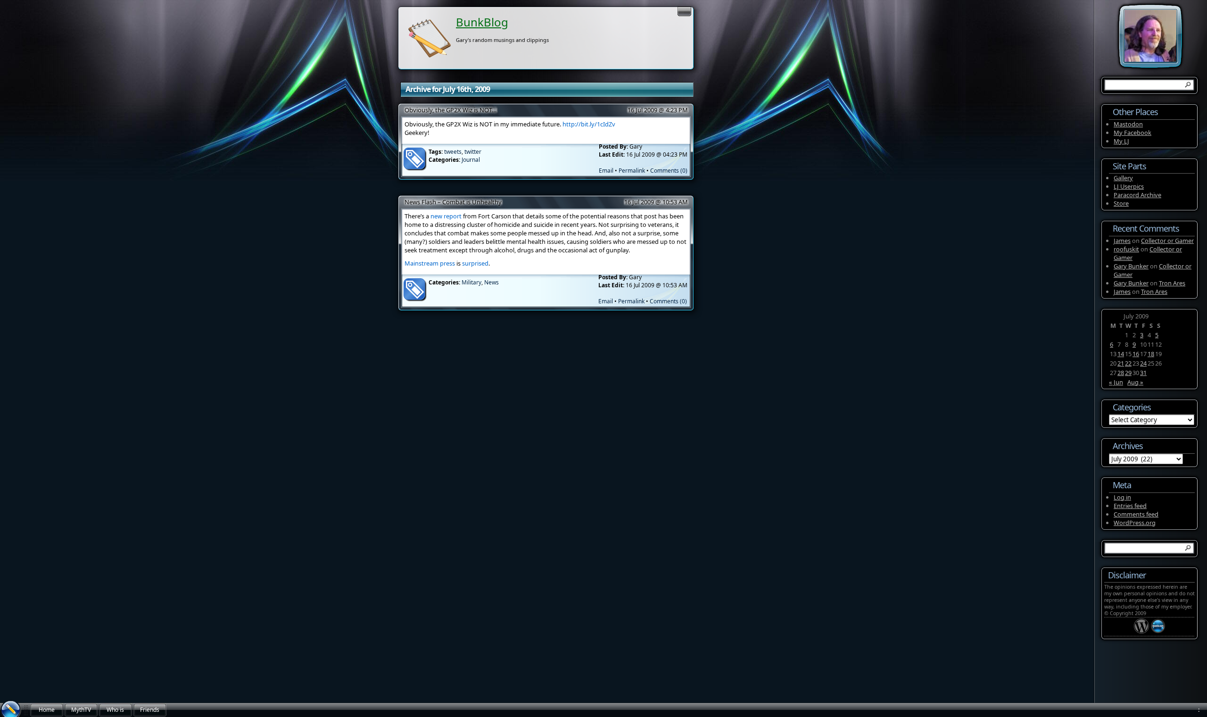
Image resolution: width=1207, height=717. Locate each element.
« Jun (1116, 382)
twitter (472, 152)
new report (446, 216)
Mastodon (1128, 124)
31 (1143, 372)
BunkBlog (482, 22)
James (1122, 240)
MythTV (81, 710)
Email (606, 171)
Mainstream (421, 263)
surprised (475, 263)
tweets (453, 152)
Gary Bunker (1131, 266)
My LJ (1121, 141)
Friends (149, 710)
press (447, 263)
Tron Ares (1172, 283)
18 (1151, 354)
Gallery (1123, 178)
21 (1120, 363)
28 (1120, 372)
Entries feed (1130, 505)
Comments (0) (668, 171)
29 (1128, 372)
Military (471, 282)
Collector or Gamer (1167, 240)
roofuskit (1126, 249)
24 (1143, 363)
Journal (471, 160)
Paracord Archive (1137, 195)
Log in (1122, 497)
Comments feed (1136, 514)
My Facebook (1132, 132)
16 (1136, 354)
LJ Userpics (1129, 186)
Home (47, 710)
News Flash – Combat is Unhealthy (453, 202)
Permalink (632, 171)
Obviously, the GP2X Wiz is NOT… (450, 110)
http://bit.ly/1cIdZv (588, 124)
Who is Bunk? (115, 711)
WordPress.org (1135, 522)
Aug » (1135, 382)
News (491, 282)
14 (1120, 354)
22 (1128, 363)
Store (1121, 203)
